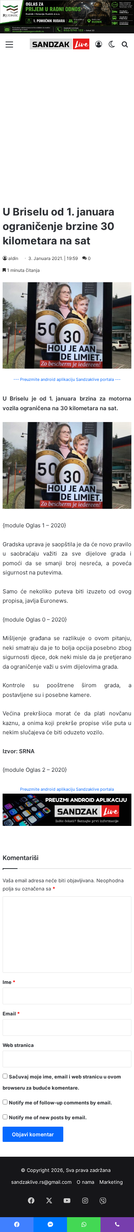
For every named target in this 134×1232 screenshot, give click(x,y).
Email (11, 1014)
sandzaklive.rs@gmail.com (41, 1182)
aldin (13, 258)
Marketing (111, 1182)
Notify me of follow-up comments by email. (60, 1103)
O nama (85, 1182)
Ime (9, 982)
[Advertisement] (67, 127)
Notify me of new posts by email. (48, 1117)
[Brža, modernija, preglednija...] (67, 809)
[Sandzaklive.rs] (59, 44)
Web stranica (18, 1045)
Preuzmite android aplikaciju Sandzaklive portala (67, 789)
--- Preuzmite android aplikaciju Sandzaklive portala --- (67, 379)
